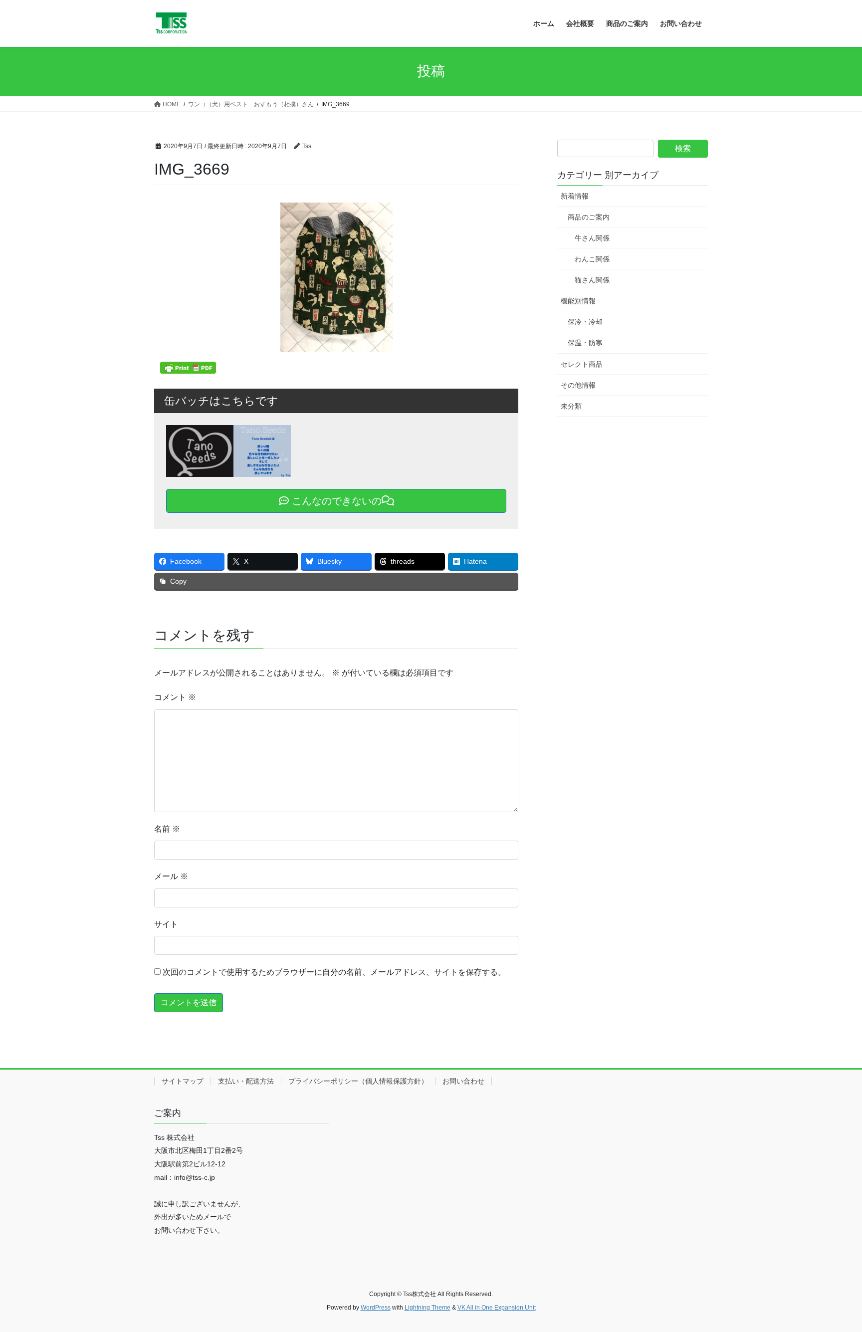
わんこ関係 (592, 259)
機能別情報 (578, 301)
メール (171, 876)
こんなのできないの (335, 500)
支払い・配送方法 (246, 1081)
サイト (166, 924)
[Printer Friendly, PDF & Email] (188, 368)
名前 (167, 829)
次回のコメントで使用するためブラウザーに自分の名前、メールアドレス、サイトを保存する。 (334, 972)
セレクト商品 (582, 364)
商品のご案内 (589, 217)
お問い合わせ (463, 1081)
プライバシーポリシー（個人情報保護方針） (358, 1081)
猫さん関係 (592, 280)
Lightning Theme (427, 1307)
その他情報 (578, 385)
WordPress (376, 1307)
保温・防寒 (585, 343)
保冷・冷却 (585, 322)
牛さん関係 (592, 238)
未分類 (571, 406)
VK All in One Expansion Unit (496, 1307)
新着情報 (575, 196)
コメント (175, 697)
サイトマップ (183, 1081)
